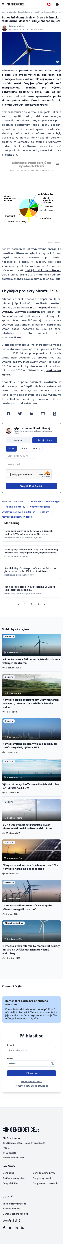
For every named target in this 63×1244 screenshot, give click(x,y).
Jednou (18, 440)
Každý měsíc (45, 440)
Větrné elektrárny (15, 506)
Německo (12, 12)
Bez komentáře (37, 29)
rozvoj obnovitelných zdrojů (17, 516)
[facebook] (8, 414)
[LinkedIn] (18, 1227)
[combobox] (31, 523)
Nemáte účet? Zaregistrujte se (31, 1085)
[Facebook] (5, 1227)
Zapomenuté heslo (31, 1081)
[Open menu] (3, 4)
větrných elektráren (41, 75)
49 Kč (11, 448)
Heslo (10, 1058)
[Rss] (24, 1227)
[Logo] (16, 4)
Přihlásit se (31, 1073)
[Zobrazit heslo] (52, 1063)
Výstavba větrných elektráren (18, 511)
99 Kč (24, 448)
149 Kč (36, 448)
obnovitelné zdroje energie (44, 501)
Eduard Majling (16, 26)
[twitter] (20, 414)
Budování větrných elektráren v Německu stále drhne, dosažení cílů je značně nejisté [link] (39, 12)
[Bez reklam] (48, 4)
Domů (4, 12)
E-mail (10, 1045)
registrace (36, 1015)
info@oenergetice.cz (14, 1157)
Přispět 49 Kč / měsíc (31, 486)
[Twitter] (12, 1227)
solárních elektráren (43, 382)
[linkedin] (31, 414)
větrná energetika (40, 506)
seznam (44, 511)
